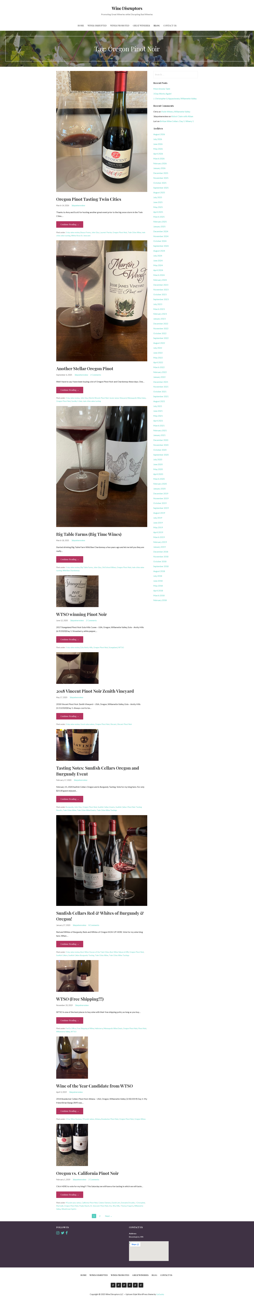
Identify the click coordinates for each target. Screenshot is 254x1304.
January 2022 (159, 377)
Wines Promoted (119, 25)
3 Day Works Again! (162, 93)
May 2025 (158, 207)
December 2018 (160, 551)
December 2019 (160, 493)
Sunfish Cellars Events (106, 807)
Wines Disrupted (97, 25)
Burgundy (69, 807)
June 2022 (158, 352)
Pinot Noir (142, 1028)
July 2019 (157, 517)
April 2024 (158, 270)
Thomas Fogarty (127, 1206)
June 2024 (158, 260)
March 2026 (159, 158)
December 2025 (160, 173)
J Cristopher (140, 1203)
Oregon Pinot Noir (120, 232)
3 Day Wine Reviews (74, 1119)
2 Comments (95, 375)
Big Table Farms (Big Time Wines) (88, 534)
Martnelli (59, 1206)
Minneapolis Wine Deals (113, 1028)
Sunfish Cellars (62, 955)
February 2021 (160, 430)
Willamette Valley (63, 1032)
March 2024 (159, 275)
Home (81, 25)
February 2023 (160, 314)
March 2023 (159, 309)
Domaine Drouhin (128, 1203)
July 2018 (157, 576)
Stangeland (113, 647)
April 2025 (158, 212)
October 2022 (159, 333)
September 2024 (161, 246)
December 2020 (160, 440)
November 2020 (160, 445)
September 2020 (161, 454)
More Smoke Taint (161, 88)
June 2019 (158, 522)
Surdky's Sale (76, 401)
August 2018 (159, 571)
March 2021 (159, 425)
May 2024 (158, 265)
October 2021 (159, 391)
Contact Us (169, 25)
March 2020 (159, 479)
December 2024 (160, 231)
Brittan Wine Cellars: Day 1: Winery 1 (177, 121)
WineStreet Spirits (69, 1209)
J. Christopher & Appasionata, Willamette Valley (175, 98)
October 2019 (159, 503)
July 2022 (157, 348)
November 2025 (160, 178)
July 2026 (157, 139)
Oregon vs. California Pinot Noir (87, 1173)
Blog (157, 25)
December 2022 (160, 323)
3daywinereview (78, 205)
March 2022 (159, 367)
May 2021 (158, 415)
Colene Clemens (104, 1203)
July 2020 (157, 459)
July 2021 (157, 406)
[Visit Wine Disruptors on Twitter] (62, 1233)
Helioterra (99, 1028)
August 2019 (159, 513)
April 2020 (158, 474)
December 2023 (160, 284)
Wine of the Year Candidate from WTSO (94, 1086)
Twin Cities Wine (134, 232)
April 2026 (158, 153)
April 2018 (158, 590)
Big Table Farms (86, 567)
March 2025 (159, 216)
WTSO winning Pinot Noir (81, 614)
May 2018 (158, 585)
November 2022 (160, 328)
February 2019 (160, 542)
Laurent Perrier (106, 232)
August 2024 (159, 250)
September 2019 (161, 508)
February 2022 (160, 372)
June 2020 (158, 464)
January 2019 (159, 547)
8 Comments (94, 925)
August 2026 (159, 134)
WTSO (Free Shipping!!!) (80, 999)
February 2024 (160, 280)
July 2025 (157, 197)
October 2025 (159, 183)
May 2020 (158, 469)
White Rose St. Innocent (80, 236)
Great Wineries (141, 25)
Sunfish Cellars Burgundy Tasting (81, 955)
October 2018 (159, 561)
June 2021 (158, 411)
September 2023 (161, 299)
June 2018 (158, 581)
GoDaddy (160, 1294)
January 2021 (159, 435)
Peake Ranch (84, 1206)
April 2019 (158, 532)
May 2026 (158, 148)
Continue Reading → (69, 224)
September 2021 (161, 396)
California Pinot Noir (90, 1203)
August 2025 (159, 192)
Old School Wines (109, 567)
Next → (108, 1216)
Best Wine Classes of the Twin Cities (94, 952)
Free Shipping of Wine (85, 1028)
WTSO (121, 647)
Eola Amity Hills (86, 647)
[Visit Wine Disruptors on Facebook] (67, 1233)
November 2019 (160, 498)
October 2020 (159, 450)
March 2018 (159, 595)
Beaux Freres (85, 232)
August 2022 (159, 343)
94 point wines (88, 1119)
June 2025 (158, 202)
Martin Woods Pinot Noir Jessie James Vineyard (108, 398)
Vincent (113, 724)
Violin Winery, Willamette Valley (175, 111)
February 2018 (160, 600)
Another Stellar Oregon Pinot (84, 368)
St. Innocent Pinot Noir (99, 1206)
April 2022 (158, 362)
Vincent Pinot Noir (124, 724)
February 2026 (160, 163)
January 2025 (159, 226)
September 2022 (161, 338)
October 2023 (159, 294)
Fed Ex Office (71, 1028)
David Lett (116, 1203)
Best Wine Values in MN (119, 952)
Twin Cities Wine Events (86, 810)
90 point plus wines (73, 1203)
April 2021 (158, 420)
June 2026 (158, 144)
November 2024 (160, 236)
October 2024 (159, 241)
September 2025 (161, 187)
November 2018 (160, 556)
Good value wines (87, 724)
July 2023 (157, 304)
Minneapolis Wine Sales (136, 398)
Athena (98, 1119)
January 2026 (159, 168)
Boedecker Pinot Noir (109, 1119)
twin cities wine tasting (92, 401)
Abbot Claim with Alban (182, 116)
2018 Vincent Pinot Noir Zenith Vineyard (95, 691)
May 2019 (158, 527)
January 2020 (159, 488)
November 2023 (160, 289)
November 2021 (160, 386)
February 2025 (160, 221)
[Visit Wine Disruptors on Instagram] (57, 1233)
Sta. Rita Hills (114, 1206)
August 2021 (159, 401)
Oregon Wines (140, 1119)
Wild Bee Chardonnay (71, 570)
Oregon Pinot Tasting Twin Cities (88, 199)
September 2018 (161, 566)
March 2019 (159, 537)
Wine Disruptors (127, 8)
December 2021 (160, 382)
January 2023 (159, 318)
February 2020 (160, 483)
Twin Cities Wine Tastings (107, 810)
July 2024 (157, 255)
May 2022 (158, 357)
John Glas (95, 232)
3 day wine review (73, 232)
